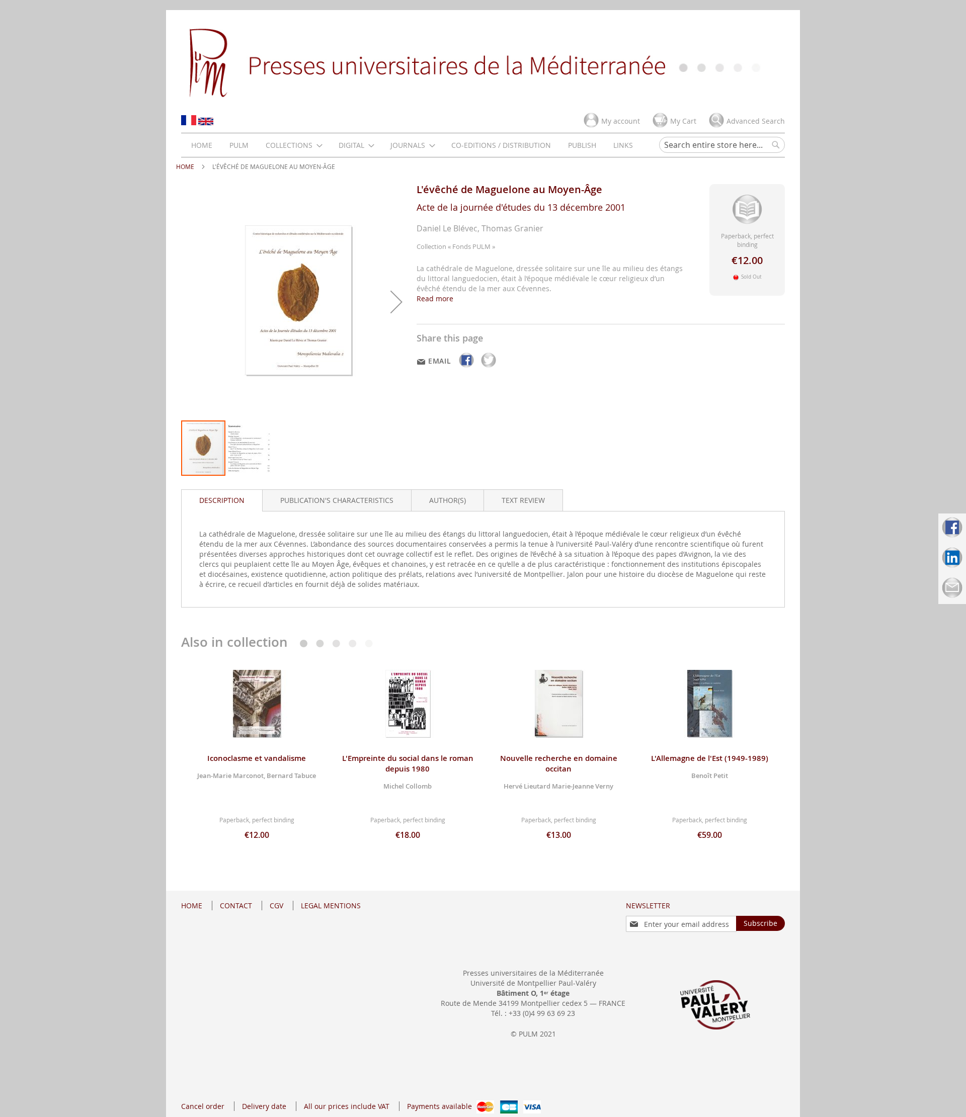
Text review (523, 500)
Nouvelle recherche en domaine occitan (558, 763)
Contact (236, 905)
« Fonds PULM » (471, 246)
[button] (396, 301)
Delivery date (264, 1106)
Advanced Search (756, 121)
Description (222, 500)
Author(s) (447, 500)
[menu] (412, 145)
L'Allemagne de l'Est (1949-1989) (709, 758)
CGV (276, 905)
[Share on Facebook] (467, 367)
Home (185, 166)
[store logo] (483, 62)
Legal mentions (331, 905)
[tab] (222, 500)
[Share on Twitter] (488, 367)
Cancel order (202, 1106)
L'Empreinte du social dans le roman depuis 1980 (407, 763)
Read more (435, 298)
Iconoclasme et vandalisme (256, 758)
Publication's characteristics (336, 500)
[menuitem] (201, 145)
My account (620, 121)
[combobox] (722, 145)
